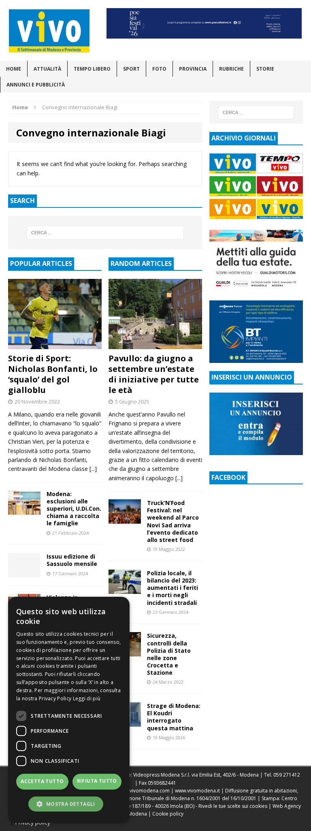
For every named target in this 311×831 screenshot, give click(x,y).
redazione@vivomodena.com (136, 790)
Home (13, 68)
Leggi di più (87, 698)
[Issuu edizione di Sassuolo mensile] (24, 572)
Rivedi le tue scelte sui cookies (232, 806)
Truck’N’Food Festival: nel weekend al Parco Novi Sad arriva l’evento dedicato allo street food (173, 521)
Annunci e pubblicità (35, 84)
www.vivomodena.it (197, 790)
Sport (131, 68)
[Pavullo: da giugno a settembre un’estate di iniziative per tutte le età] (155, 344)
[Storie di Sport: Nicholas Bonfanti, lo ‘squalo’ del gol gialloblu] (55, 344)
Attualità (47, 68)
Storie (265, 68)
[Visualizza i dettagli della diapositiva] (204, 23)
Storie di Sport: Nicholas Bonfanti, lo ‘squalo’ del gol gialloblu (53, 374)
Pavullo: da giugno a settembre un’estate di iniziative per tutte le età (154, 374)
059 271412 (286, 774)
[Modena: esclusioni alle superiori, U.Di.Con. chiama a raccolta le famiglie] (24, 510)
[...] (93, 469)
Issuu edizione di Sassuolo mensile (72, 560)
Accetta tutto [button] (42, 781)
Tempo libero (92, 68)
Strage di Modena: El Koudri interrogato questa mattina (173, 717)
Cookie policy (167, 813)
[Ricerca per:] (105, 233)
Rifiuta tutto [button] (97, 780)
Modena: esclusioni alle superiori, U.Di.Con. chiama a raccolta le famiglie (74, 508)
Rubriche (231, 68)
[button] (68, 804)
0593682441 (162, 782)
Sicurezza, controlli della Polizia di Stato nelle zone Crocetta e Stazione (169, 654)
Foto (159, 68)
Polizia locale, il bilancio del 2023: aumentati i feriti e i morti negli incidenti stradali (172, 588)
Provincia (193, 68)
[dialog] (69, 710)
